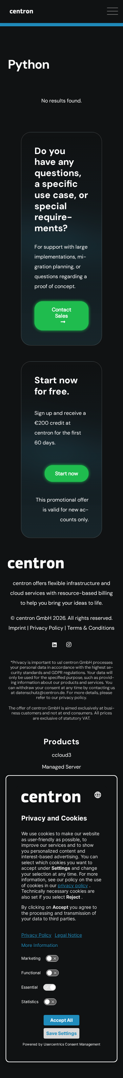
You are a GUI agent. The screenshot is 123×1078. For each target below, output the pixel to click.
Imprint (17, 627)
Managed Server (61, 766)
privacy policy (72, 697)
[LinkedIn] (54, 644)
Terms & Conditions (90, 627)
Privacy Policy (46, 627)
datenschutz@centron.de (40, 692)
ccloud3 (61, 755)
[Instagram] (68, 644)
